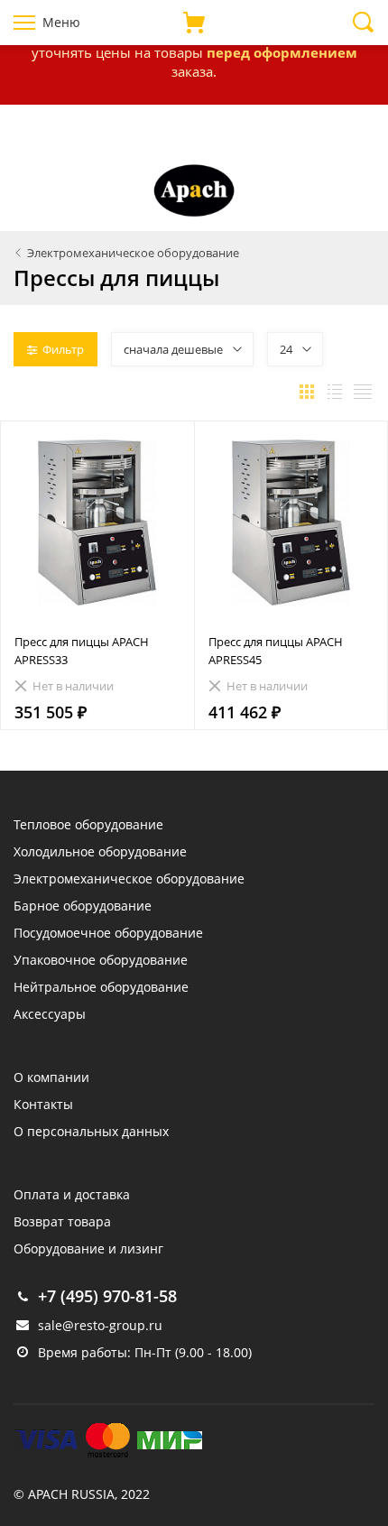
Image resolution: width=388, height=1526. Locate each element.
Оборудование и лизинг (88, 1248)
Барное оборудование (83, 905)
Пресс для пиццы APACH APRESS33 (81, 651)
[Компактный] (362, 391)
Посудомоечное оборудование (108, 932)
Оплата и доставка (72, 1194)
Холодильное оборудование (100, 851)
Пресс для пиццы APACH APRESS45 (275, 651)
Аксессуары (50, 1013)
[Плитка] (307, 391)
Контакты (43, 1104)
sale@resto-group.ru (100, 1325)
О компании (51, 1077)
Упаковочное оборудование (101, 959)
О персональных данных (91, 1131)
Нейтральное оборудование (101, 986)
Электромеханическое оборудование (129, 878)
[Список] (334, 391)
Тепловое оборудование (88, 824)
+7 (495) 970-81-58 (107, 1296)
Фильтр (63, 349)
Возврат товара (62, 1221)
